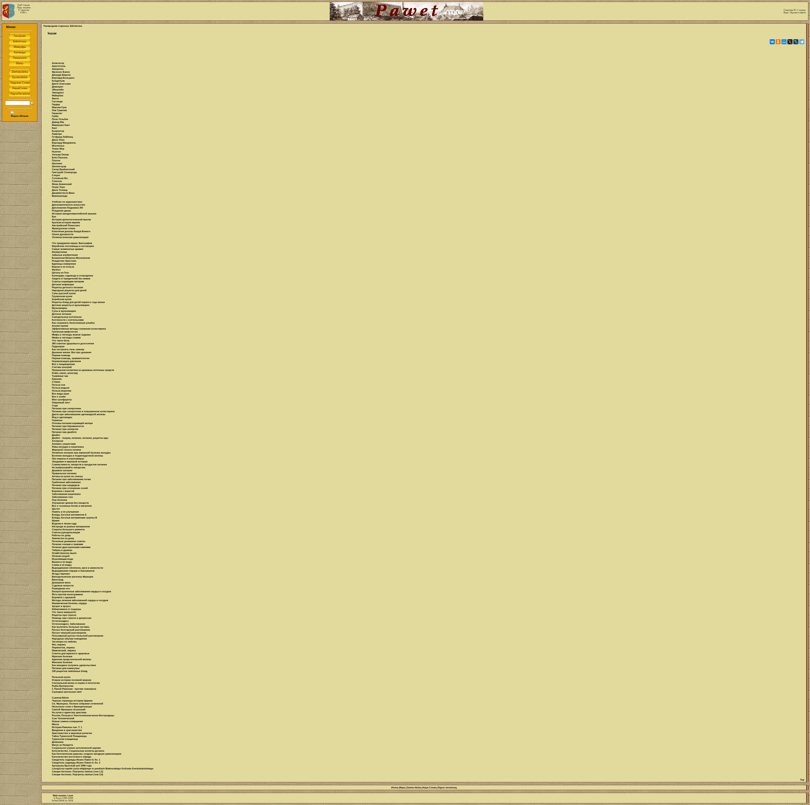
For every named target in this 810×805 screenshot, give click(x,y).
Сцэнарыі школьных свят (67, 692)
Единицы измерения (64, 263)
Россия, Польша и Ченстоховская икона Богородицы (83, 715)
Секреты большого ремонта (68, 529)
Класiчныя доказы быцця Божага (71, 231)
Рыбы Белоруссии (62, 686)
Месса (55, 724)
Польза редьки (60, 387)
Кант (54, 128)
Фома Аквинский (62, 184)
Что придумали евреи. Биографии (72, 243)
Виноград (57, 579)
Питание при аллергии (65, 429)
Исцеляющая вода (62, 559)
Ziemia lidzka (413, 787)
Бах (54, 216)
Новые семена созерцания (67, 721)
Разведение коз (61, 588)
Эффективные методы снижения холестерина (79, 328)
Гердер (56, 104)
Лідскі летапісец (447, 787)
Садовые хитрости (63, 585)
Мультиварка (59, 308)
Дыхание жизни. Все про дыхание (71, 352)
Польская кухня (61, 677)
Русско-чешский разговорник (69, 632)
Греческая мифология (65, 331)
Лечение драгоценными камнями (71, 547)
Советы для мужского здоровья (70, 653)
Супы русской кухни (64, 293)
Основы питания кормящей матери (72, 423)
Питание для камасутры (66, 668)
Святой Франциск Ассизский (68, 709)
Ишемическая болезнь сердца (69, 603)
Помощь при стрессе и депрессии (71, 618)
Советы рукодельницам (66, 532)
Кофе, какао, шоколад (65, 373)
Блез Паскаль (60, 157)
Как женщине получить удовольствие (74, 665)
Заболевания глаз (62, 497)
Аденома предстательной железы (71, 659)
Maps (402, 787)
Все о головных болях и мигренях (72, 506)
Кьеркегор (58, 131)
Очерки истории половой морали (71, 680)
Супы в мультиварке (64, 311)
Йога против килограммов (67, 594)
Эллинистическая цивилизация (70, 237)
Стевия (56, 382)
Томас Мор (58, 148)
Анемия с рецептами (64, 444)
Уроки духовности (62, 234)
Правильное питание (64, 473)
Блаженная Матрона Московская (71, 258)
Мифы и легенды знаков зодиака (71, 334)
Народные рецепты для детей (69, 290)
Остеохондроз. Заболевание (68, 624)
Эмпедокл (58, 92)
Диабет (56, 435)
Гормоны (57, 420)
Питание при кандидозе (66, 485)
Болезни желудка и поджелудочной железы (77, 455)
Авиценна (57, 69)
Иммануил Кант (61, 125)
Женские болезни (62, 662)
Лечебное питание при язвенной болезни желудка (81, 452)
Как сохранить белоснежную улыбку (73, 323)
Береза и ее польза (63, 266)
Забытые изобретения (65, 255)
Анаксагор (58, 63)
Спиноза (57, 181)
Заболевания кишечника (66, 494)
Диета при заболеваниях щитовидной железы (78, 414)
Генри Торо (58, 187)
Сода (55, 405)
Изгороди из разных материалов (71, 526)
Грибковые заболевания (66, 482)
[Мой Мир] (784, 41)
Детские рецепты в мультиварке (70, 305)
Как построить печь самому (68, 349)
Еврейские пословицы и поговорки (73, 246)
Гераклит (57, 113)
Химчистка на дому (63, 538)
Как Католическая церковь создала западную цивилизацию (86, 753)
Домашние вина (61, 582)
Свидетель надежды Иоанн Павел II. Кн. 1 (76, 759)
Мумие (55, 520)
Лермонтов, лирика (63, 647)
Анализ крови (60, 325)
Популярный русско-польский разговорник (77, 635)
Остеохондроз (60, 621)
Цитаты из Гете (60, 272)
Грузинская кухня (62, 296)
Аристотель (59, 66)
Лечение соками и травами (67, 544)
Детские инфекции (63, 284)
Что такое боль (61, 340)
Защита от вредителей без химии (71, 278)
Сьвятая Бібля (60, 697)
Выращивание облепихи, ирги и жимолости (77, 568)
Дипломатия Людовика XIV (67, 207)
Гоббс (55, 116)
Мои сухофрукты (62, 399)
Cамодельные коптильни (67, 317)
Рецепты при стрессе (64, 615)
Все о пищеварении (63, 364)
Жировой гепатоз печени (66, 449)
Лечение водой (61, 556)
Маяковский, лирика (64, 650)
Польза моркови (61, 390)
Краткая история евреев (66, 222)
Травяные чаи (60, 376)
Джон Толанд (59, 190)
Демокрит (57, 86)
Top (802, 779)
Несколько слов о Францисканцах (72, 706)
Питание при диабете (64, 432)
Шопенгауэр (59, 166)
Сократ (56, 175)
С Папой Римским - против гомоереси (74, 689)
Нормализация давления (66, 361)
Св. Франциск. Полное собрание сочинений (77, 703)
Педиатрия (58, 346)
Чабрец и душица (62, 550)
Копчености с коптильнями (68, 320)
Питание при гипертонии (66, 408)
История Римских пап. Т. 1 (67, 727)
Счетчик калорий (62, 367)
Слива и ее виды (62, 565)
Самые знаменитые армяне (67, 249)
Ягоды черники (61, 573)
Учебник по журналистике (67, 202)
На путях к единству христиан (69, 712)
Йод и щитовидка (62, 417)
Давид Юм (58, 122)
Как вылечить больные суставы (70, 627)
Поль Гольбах (60, 119)
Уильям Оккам (60, 154)
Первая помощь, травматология (70, 358)
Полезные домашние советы (68, 541)
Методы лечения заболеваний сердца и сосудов (80, 600)
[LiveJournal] (795, 41)
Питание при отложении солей (70, 488)
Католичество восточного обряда (71, 756)
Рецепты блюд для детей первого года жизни (78, 302)
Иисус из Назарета (62, 745)
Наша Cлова (429, 787)
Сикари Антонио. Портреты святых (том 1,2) (77, 771)
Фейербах (57, 95)
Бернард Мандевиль (64, 142)
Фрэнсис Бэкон (61, 72)
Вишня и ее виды (62, 562)
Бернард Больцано (63, 78)
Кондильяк (58, 80)
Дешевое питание (62, 470)
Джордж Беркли (61, 75)
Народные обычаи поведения (69, 638)
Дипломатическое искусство (68, 204)
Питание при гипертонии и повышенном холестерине (83, 411)
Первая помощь (61, 355)
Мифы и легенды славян (66, 337)
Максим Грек (59, 107)
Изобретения (59, 252)
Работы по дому (61, 535)
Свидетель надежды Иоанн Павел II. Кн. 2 (76, 762)
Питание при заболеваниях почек (71, 479)
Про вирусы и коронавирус (68, 458)
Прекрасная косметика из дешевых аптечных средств (83, 370)
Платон (56, 160)
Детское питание (61, 314)
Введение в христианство (67, 730)
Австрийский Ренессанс (66, 225)
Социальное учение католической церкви (76, 748)
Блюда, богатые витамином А (69, 514)
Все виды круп (60, 393)
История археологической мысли (71, 219)
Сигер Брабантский (63, 169)
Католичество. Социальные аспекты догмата (78, 751)
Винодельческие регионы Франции (72, 576)
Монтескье (58, 145)
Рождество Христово (64, 261)
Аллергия (57, 441)
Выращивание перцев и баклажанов (73, 570)
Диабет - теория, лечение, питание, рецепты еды (80, 438)
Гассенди (57, 101)
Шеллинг (57, 163)
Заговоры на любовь (64, 641)
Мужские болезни (62, 656)
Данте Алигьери (61, 83)
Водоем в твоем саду (64, 523)
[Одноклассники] (778, 41)
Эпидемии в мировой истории (70, 461)
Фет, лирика (59, 644)
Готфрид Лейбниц (62, 137)
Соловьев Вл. (60, 178)
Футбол (56, 269)
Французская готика (63, 228)
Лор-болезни (59, 500)
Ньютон (56, 151)
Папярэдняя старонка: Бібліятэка (62, 26)
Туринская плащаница (65, 739)
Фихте (55, 98)
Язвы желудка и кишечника (68, 447)
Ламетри (57, 134)
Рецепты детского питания (67, 287)
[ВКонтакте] (772, 41)
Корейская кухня (61, 299)
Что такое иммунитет (64, 612)
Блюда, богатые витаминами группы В (74, 517)
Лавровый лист (61, 402)
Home (395, 787)
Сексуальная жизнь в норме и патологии (76, 683)
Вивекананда (59, 196)
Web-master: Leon (63, 795)
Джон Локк (58, 140)
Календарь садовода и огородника (72, 275)
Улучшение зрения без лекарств (70, 503)
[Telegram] (801, 41)
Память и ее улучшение (65, 511)
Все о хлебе (59, 396)
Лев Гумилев (59, 110)
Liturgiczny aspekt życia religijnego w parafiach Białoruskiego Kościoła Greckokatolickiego (102, 768)
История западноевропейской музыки (74, 213)
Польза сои (58, 385)
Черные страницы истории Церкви (72, 700)
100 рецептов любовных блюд (69, 671)
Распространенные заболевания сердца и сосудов (81, 591)
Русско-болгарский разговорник (71, 630)
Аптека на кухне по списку (67, 476)
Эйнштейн (58, 89)
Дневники (57, 742)
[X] (789, 41)
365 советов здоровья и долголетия (73, 343)
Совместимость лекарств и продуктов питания (79, 464)
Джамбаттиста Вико (63, 193)
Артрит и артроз (61, 606)
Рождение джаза (61, 210)
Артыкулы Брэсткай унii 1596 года (72, 765)
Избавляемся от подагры (66, 609)
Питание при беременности (68, 426)
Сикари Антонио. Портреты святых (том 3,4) (77, 774)
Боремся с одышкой (64, 597)
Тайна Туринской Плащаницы (69, 736)
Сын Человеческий (63, 718)
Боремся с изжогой (63, 491)
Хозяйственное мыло (64, 553)
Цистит (56, 509)
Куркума (57, 379)
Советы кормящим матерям (68, 281)
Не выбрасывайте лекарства (68, 467)
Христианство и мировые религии (72, 733)
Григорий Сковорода (64, 172)
